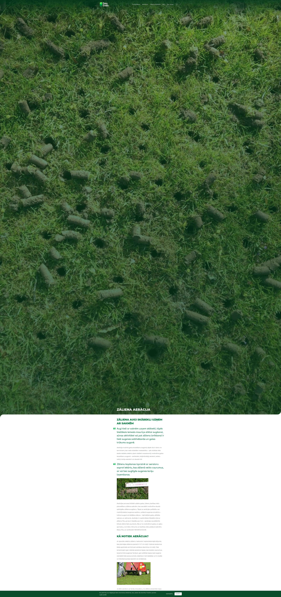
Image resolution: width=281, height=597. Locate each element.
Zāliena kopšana (155, 4)
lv (177, 4)
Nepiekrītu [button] (169, 593)
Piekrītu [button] (178, 593)
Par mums (170, 4)
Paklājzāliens (136, 4)
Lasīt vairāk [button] (103, 594)
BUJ (164, 4)
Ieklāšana (145, 4)
